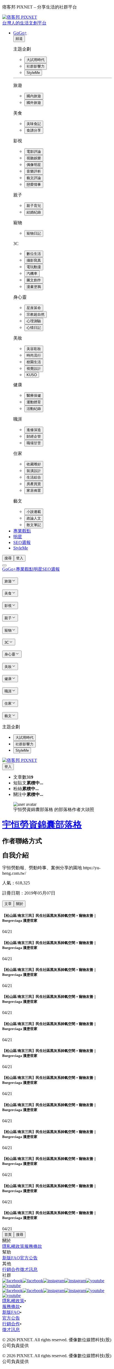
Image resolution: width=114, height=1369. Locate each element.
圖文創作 (34, 280)
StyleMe (33, 73)
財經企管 (34, 436)
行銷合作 (11, 1269)
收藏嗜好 (34, 464)
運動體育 (34, 402)
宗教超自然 (36, 314)
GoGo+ (20, 32)
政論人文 (34, 518)
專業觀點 (22, 531)
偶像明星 (34, 165)
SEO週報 (22, 542)
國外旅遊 (34, 103)
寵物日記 (34, 233)
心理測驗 (34, 321)
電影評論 (34, 151)
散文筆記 (34, 525)
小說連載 (34, 512)
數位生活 (34, 254)
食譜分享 (34, 130)
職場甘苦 (34, 443)
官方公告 (29, 1258)
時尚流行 (34, 355)
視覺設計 (34, 368)
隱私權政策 (13, 1246)
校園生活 (34, 362)
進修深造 (34, 430)
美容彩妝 (34, 349)
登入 (19, 558)
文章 (8, 904)
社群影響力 (36, 66)
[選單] (4, 565)
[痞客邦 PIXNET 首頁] (19, 760)
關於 (19, 904)
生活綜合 (34, 477)
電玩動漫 (34, 267)
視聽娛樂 (34, 158)
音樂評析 (34, 171)
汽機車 (32, 273)
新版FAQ (11, 1258)
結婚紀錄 (34, 212)
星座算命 (34, 308)
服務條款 (33, 1246)
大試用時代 (36, 60)
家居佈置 (34, 490)
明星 (17, 536)
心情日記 (34, 328)
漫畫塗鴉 (34, 287)
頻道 (19, 39)
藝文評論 (34, 178)
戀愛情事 (34, 184)
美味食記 (34, 124)
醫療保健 (34, 395)
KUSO (32, 375)
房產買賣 (34, 484)
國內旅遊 (34, 96)
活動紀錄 (34, 409)
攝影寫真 (34, 260)
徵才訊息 (29, 1269)
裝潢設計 (34, 471)
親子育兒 (34, 206)
